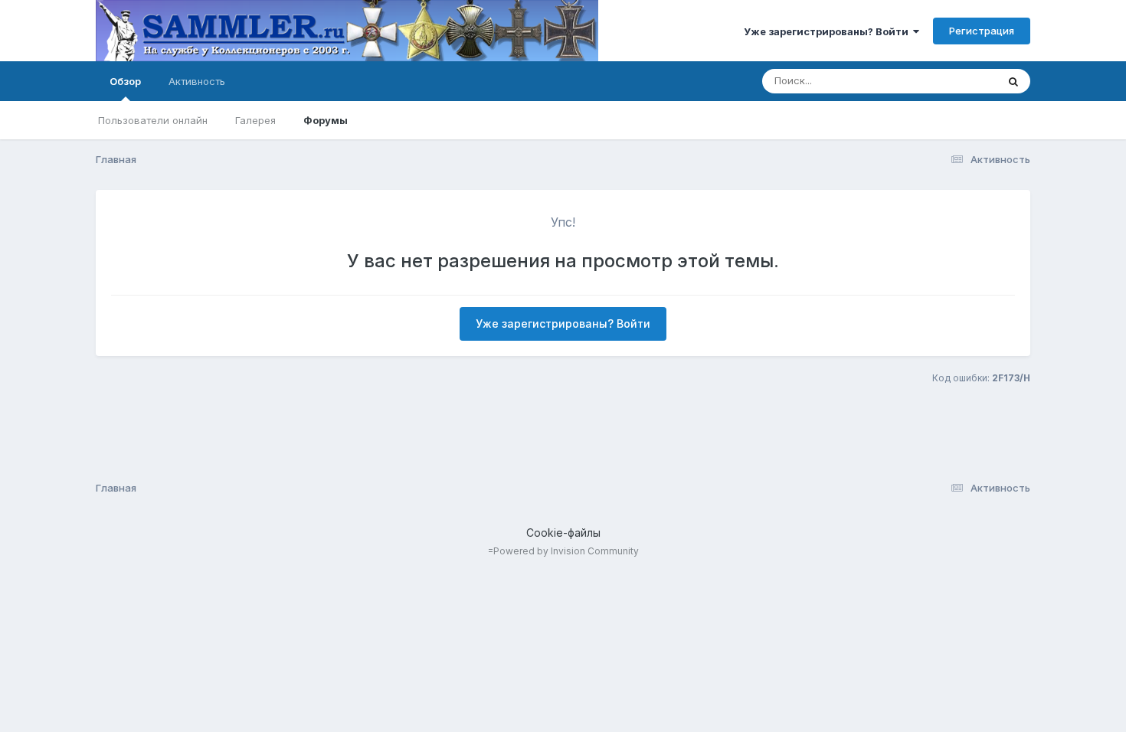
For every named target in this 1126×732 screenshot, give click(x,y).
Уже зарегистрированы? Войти (828, 31)
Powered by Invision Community (566, 551)
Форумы (325, 120)
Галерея (255, 120)
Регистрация (981, 31)
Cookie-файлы (563, 532)
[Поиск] (1013, 81)
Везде (962, 81)
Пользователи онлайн (153, 120)
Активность (197, 81)
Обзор (125, 81)
